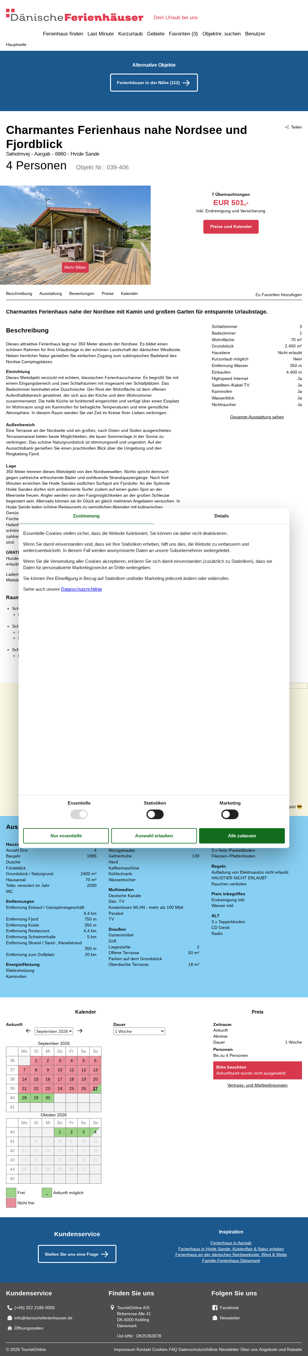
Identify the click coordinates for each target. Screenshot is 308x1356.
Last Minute (101, 34)
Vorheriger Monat (28, 1030)
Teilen (296, 127)
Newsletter (229, 1349)
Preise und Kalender (231, 226)
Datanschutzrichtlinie (81, 589)
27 (95, 1088)
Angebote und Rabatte (280, 1349)
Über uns (249, 1349)
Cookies (160, 1349)
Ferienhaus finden (63, 34)
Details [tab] (221, 515)
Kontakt (144, 1349)
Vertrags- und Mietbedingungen (257, 1085)
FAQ (173, 1349)
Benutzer (255, 34)
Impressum (124, 1349)
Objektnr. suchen (221, 34)
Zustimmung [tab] (86, 515)
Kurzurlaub (130, 34)
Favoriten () (183, 34)
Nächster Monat (80, 1030)
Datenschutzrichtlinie (198, 1349)
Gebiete (156, 34)
